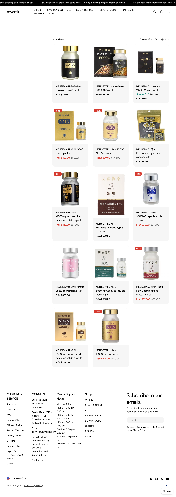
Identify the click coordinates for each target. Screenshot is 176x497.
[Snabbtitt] (84, 50)
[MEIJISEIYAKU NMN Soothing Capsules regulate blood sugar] (111, 263)
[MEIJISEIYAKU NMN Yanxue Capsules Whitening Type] (70, 263)
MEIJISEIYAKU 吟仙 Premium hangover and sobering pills (148, 153)
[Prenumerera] (161, 420)
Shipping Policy (14, 425)
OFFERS (89, 399)
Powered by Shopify (33, 485)
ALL (87, 410)
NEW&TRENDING (93, 405)
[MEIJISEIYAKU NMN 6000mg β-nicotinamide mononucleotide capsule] (70, 326)
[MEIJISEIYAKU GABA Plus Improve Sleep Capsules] (70, 62)
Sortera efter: (146, 39)
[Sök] (155, 12)
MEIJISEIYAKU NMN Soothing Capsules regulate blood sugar (110, 290)
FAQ (9, 414)
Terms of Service (15, 430)
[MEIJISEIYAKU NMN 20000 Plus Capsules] (111, 126)
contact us (37, 460)
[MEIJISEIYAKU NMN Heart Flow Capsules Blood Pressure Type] (151, 263)
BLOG (88, 436)
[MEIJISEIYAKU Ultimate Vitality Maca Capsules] (151, 62)
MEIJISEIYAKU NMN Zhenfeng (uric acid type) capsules (109, 227)
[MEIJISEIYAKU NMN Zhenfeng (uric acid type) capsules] (111, 194)
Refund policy (14, 419)
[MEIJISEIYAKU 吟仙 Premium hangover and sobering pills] (151, 126)
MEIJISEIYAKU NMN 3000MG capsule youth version (149, 216)
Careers (11, 440)
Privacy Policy (14, 435)
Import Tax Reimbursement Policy (15, 455)
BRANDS (89, 431)
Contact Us (12, 409)
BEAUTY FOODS (93, 420)
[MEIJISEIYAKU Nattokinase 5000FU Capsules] (111, 62)
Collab (10, 463)
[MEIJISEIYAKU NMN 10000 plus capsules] (70, 126)
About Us (11, 404)
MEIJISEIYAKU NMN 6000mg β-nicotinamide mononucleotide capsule (69, 354)
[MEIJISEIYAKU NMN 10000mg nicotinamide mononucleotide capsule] (70, 189)
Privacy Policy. (139, 430)
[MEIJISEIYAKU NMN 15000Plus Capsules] (111, 326)
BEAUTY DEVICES (94, 415)
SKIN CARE (90, 426)
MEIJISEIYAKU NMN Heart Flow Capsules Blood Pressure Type (149, 290)
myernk (13, 11)
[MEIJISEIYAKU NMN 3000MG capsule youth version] (151, 189)
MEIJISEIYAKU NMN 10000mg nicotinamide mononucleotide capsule (69, 216)
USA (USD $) (17, 478)
